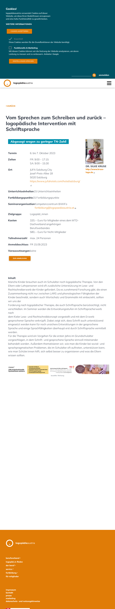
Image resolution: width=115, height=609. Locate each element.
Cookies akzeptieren (19, 31)
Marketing (10, 598)
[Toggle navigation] (109, 82)
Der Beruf (10, 565)
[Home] (18, 83)
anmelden (104, 75)
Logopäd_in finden (14, 562)
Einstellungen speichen (23, 61)
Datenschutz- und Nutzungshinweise (23, 601)
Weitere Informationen (19, 24)
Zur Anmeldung (20, 258)
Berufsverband (12, 558)
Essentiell (18, 39)
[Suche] (94, 75)
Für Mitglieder (12, 576)
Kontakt (9, 592)
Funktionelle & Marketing (26, 48)
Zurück (11, 106)
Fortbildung (11, 573)
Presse (9, 595)
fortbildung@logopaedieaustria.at (54, 207)
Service (9, 569)
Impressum (11, 590)
